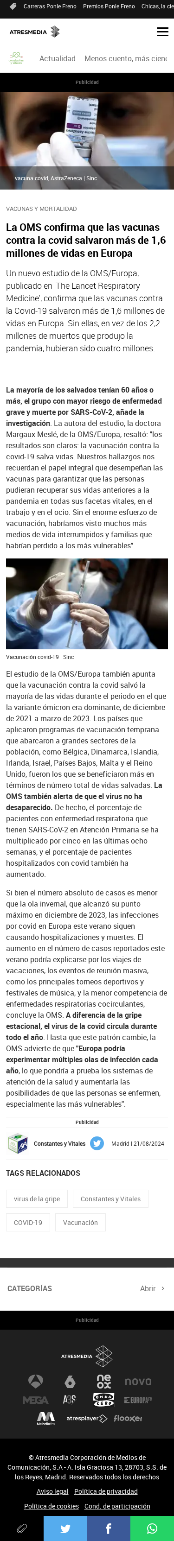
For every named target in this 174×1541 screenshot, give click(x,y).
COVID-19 (28, 1222)
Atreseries (70, 1400)
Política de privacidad (106, 1491)
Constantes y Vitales (111, 1198)
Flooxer (128, 1419)
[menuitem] (57, 58)
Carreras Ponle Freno (50, 6)
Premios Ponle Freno (109, 6)
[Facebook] (109, 1528)
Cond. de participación (117, 1506)
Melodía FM (46, 1419)
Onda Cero (104, 1400)
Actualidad (57, 58)
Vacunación (80, 1222)
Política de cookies (51, 1506)
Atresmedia (87, 1356)
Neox (104, 1382)
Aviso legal (53, 1491)
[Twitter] (65, 1528)
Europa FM (138, 1400)
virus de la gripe (37, 1198)
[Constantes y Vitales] (16, 58)
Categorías (29, 1288)
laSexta (70, 1382)
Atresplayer (87, 1419)
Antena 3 (36, 1382)
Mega (36, 1400)
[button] (159, 31)
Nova (138, 1382)
